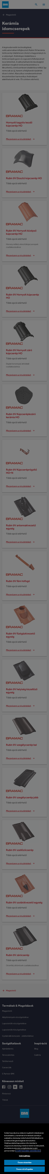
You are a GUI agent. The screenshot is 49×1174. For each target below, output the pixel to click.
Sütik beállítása (24, 1156)
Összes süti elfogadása (24, 1169)
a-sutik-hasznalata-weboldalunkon (28, 1151)
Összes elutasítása (24, 1162)
